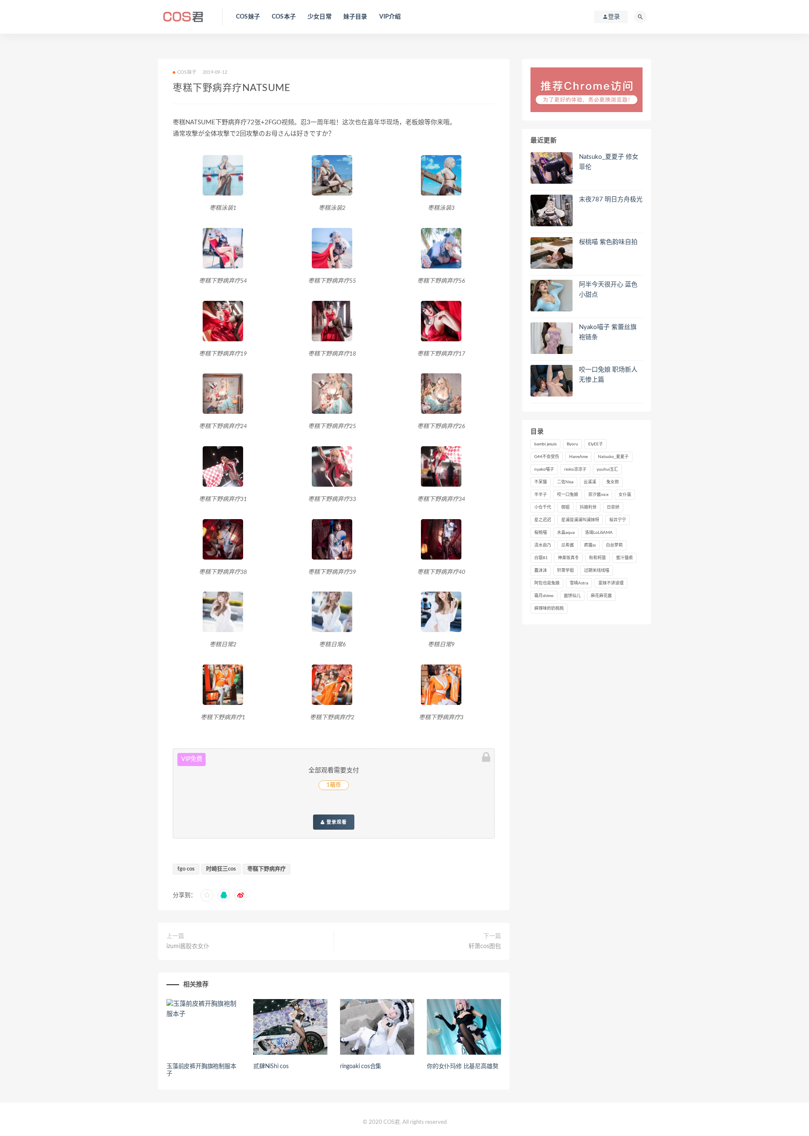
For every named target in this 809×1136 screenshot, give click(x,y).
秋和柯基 (597, 558)
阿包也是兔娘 (547, 583)
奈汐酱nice (598, 495)
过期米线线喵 (596, 570)
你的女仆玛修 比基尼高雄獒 (462, 1066)
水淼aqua (566, 532)
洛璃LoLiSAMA (599, 532)
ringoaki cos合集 (360, 1066)
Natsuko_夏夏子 (613, 457)
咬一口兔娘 (567, 495)
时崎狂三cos (221, 869)
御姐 (565, 507)
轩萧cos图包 (485, 946)
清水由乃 (542, 545)
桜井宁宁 (617, 520)
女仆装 (625, 495)
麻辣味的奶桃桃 (549, 608)
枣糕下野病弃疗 (266, 869)
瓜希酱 (567, 545)
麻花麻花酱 (601, 596)
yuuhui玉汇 (607, 469)
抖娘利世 (588, 507)
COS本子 (284, 17)
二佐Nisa (565, 482)
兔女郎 (612, 482)
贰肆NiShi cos (271, 1066)
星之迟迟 (542, 520)
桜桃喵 (540, 532)
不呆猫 (540, 482)
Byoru (572, 444)
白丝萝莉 (614, 545)
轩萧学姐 (565, 570)
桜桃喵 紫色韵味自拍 (608, 242)
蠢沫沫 (540, 570)
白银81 (541, 558)
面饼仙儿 (572, 596)
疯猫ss (590, 545)
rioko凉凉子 (575, 469)
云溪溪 (590, 482)
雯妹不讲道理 (611, 583)
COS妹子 (248, 17)
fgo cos (186, 869)
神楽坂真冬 (568, 558)
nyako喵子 (544, 469)
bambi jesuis (545, 444)
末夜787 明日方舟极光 (611, 199)
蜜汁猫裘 (624, 558)
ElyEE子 (595, 444)
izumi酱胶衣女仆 (187, 946)
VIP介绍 (390, 17)
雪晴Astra (579, 583)
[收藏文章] (207, 895)
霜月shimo (544, 596)
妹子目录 (355, 17)
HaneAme (578, 457)
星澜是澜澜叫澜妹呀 (580, 520)
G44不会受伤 (546, 457)
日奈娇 (613, 507)
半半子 (540, 495)
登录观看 (336, 822)
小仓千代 (542, 507)
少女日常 (320, 17)
